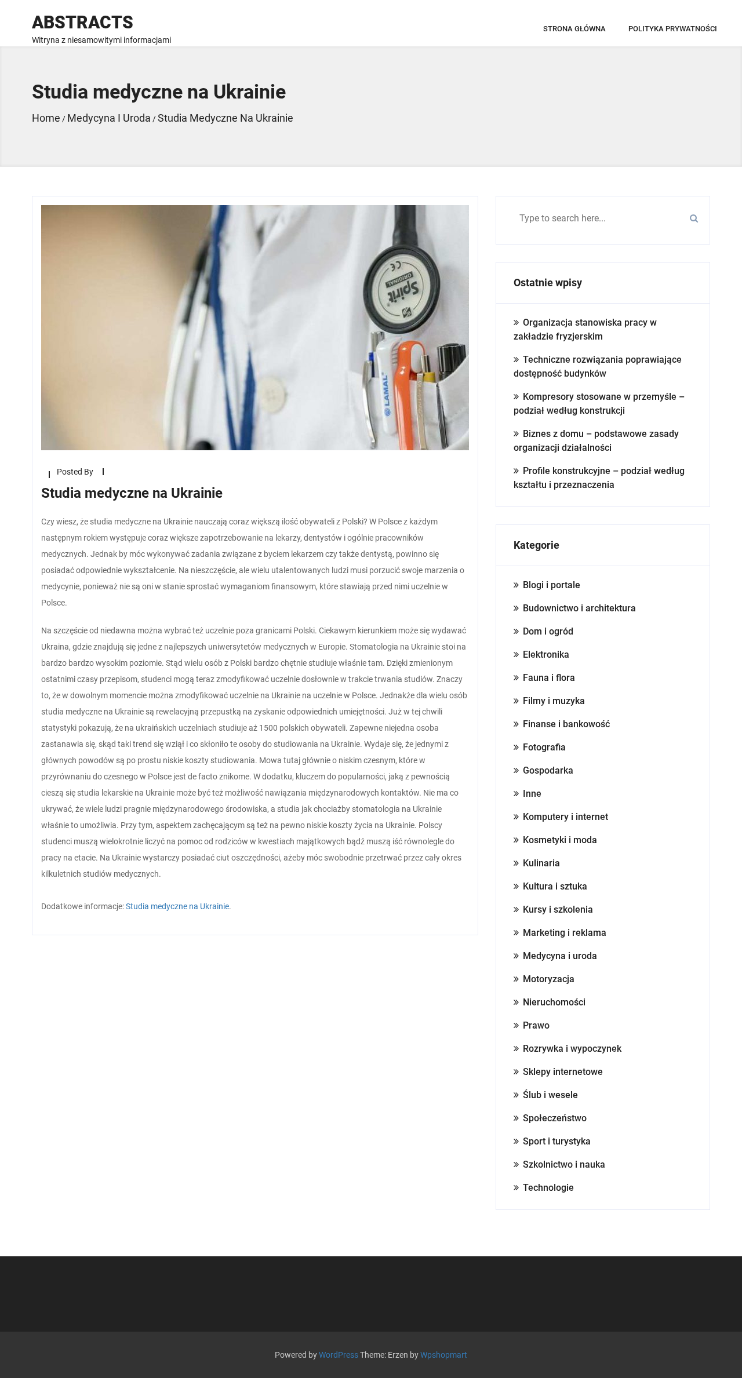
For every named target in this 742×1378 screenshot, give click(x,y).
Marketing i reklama (564, 932)
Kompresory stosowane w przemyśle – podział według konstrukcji (599, 403)
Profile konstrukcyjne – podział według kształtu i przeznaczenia (599, 477)
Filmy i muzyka (554, 700)
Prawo (536, 1025)
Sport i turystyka (557, 1141)
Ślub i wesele (550, 1094)
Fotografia (544, 747)
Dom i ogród (548, 631)
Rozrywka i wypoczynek (572, 1048)
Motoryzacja (548, 979)
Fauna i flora (549, 677)
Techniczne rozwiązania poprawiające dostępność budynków (598, 366)
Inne (532, 793)
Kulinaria (541, 863)
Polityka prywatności (672, 28)
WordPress (338, 1354)
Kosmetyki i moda (560, 839)
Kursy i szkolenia (558, 909)
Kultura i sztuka (555, 886)
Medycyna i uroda (560, 955)
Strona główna (574, 28)
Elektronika (546, 654)
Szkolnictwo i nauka (564, 1164)
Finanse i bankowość (566, 724)
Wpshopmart (443, 1354)
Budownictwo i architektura (579, 608)
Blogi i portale (551, 584)
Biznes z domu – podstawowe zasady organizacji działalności (596, 440)
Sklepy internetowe (563, 1071)
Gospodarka (548, 770)
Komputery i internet (565, 816)
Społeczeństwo (555, 1118)
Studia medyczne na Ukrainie (177, 906)
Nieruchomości (554, 1002)
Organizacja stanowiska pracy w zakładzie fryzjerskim (585, 329)
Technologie (548, 1187)
